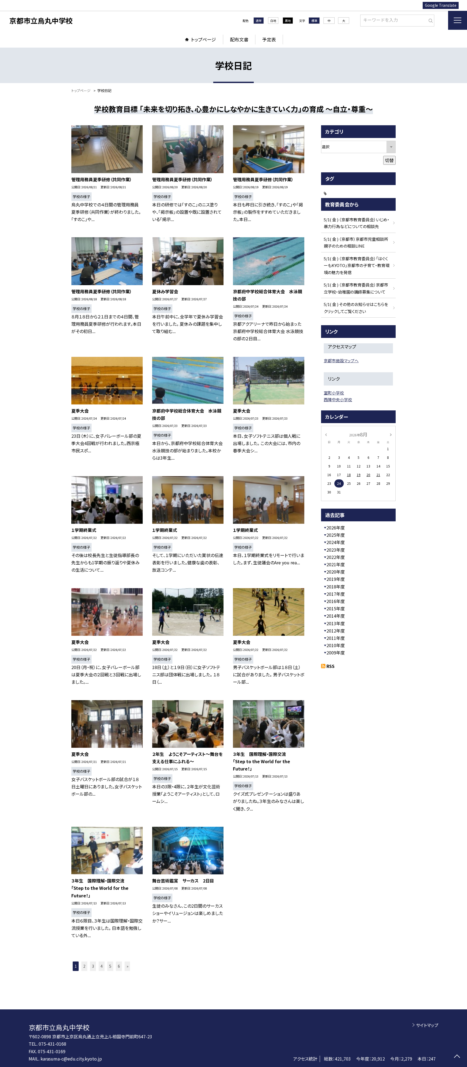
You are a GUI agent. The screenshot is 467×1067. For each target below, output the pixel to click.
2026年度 (335, 527)
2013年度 (335, 623)
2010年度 (335, 645)
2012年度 (335, 630)
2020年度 (335, 571)
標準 (314, 20)
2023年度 (335, 549)
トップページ (203, 39)
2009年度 (335, 652)
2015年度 (335, 608)
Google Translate (440, 5)
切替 (389, 160)
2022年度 (335, 557)
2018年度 (335, 586)
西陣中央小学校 (338, 399)
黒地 (288, 20)
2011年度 (335, 638)
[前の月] (326, 434)
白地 (273, 20)
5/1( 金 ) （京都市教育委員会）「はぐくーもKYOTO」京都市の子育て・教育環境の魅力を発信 (356, 265)
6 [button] (119, 966)
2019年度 (335, 579)
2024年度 (335, 542)
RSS (330, 666)
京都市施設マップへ (341, 360)
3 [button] (93, 966)
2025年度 (335, 535)
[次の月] (391, 434)
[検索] (429, 19)
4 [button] (102, 966)
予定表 (269, 39)
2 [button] (84, 966)
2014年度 (335, 615)
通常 (259, 20)
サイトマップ (427, 1025)
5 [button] (110, 966)
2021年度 (335, 564)
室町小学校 (334, 393)
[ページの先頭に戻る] (457, 1057)
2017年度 (335, 594)
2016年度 (335, 601)
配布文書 (239, 39)
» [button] (127, 966)
